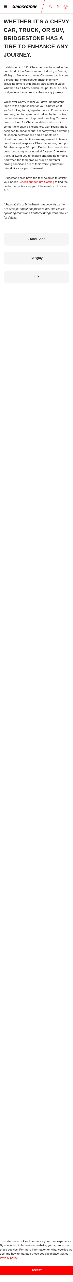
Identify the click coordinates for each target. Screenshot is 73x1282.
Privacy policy (8, 1257)
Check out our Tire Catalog (37, 181)
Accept (36, 1270)
